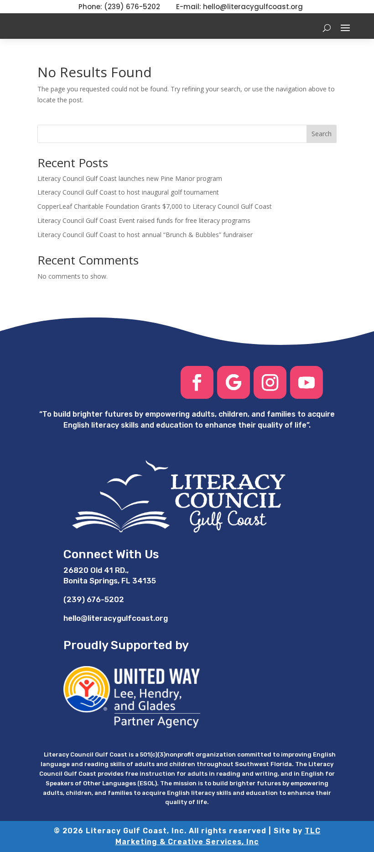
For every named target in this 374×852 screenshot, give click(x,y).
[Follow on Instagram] (270, 382)
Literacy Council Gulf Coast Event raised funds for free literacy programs (143, 220)
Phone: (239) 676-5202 (119, 6)
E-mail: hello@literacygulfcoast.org (239, 6)
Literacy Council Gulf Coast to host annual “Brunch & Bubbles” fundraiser (145, 234)
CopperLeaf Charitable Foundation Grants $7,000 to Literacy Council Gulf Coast (154, 206)
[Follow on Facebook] (197, 382)
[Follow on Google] (233, 382)
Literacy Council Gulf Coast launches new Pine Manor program (129, 178)
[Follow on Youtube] (306, 382)
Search (322, 133)
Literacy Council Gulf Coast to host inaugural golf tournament (128, 192)
